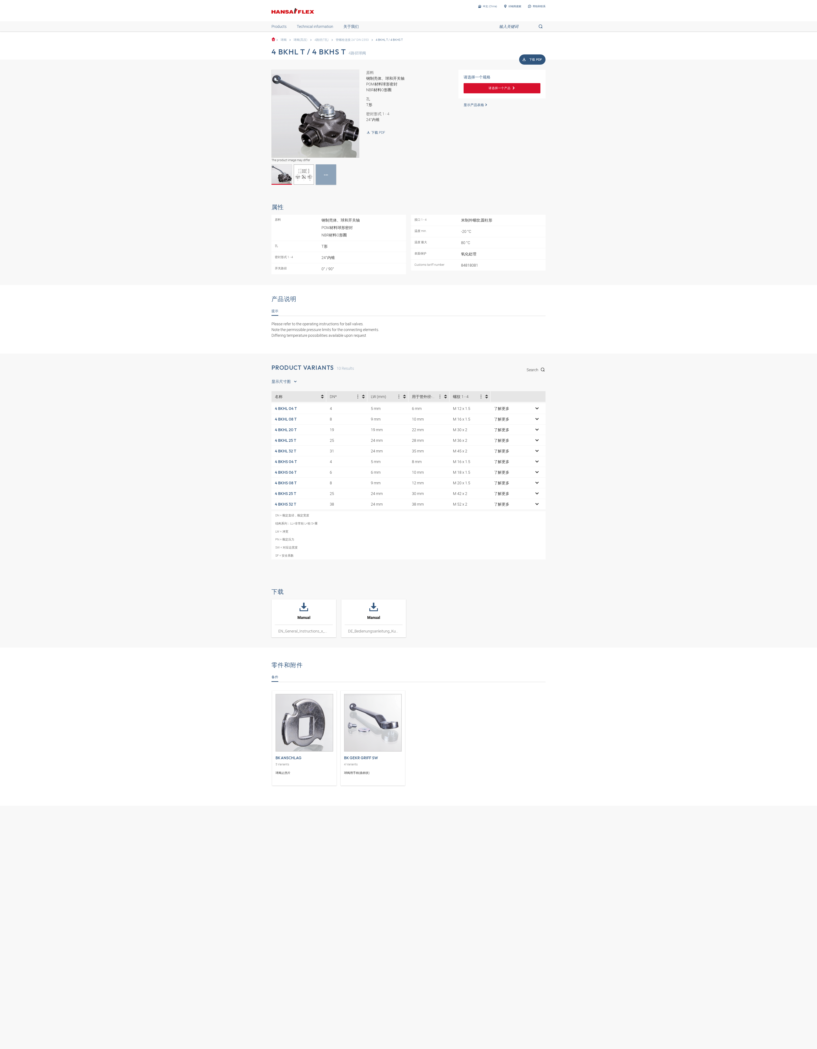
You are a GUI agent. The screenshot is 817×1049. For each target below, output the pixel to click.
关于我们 (351, 26)
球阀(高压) (300, 40)
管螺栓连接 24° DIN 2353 (352, 40)
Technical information (315, 26)
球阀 (284, 40)
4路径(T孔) (321, 40)
